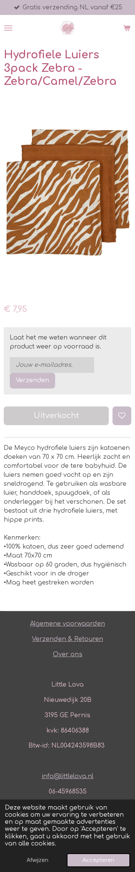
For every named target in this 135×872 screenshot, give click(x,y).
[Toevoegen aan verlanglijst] (121, 415)
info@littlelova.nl (67, 776)
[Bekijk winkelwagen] (126, 28)
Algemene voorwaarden (67, 623)
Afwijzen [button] (37, 860)
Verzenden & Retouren (67, 639)
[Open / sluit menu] (8, 28)
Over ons (67, 654)
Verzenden (32, 380)
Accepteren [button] (98, 860)
